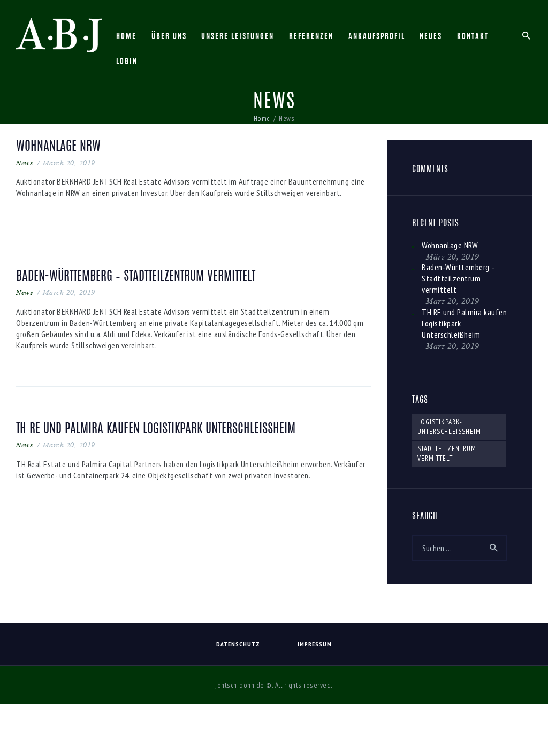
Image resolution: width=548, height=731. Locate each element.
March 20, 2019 (69, 162)
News (24, 162)
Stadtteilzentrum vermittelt (446, 453)
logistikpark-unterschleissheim (449, 426)
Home (262, 118)
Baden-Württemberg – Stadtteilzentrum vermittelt (135, 277)
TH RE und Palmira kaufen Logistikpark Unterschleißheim (155, 429)
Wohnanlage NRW (58, 147)
